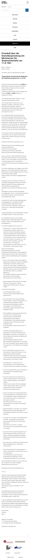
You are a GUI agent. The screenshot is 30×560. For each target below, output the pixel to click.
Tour (15, 35)
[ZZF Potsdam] (10, 547)
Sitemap (20, 557)
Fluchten (15, 27)
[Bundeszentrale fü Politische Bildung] (9, 542)
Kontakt (8, 553)
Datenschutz (10, 557)
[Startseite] (4, 2)
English (10, 6)
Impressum (17, 553)
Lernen (15, 39)
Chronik (15, 19)
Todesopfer (15, 31)
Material (15, 43)
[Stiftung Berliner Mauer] (19, 547)
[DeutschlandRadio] (20, 542)
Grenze (15, 23)
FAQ (15, 47)
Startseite (15, 15)
